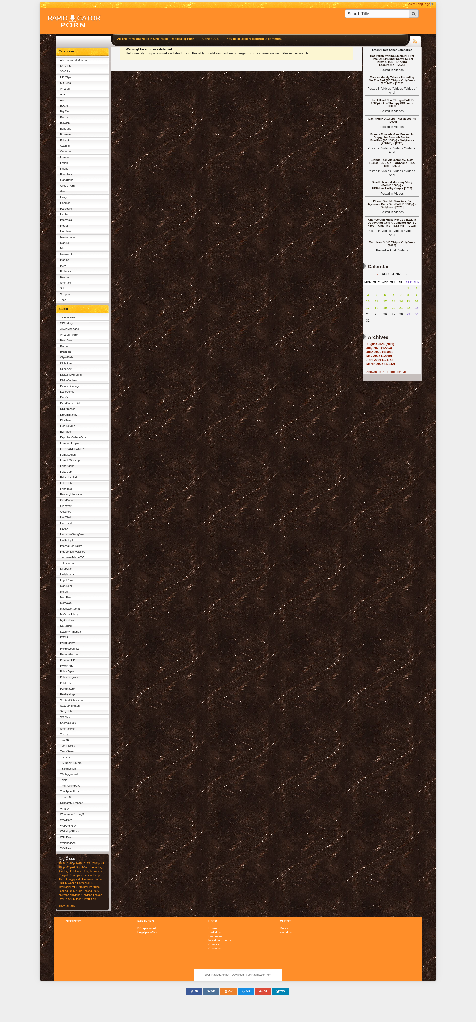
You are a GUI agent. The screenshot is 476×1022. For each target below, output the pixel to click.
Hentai (64, 214)
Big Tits (64, 111)
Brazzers (66, 351)
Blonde (64, 117)
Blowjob (65, 122)
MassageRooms (70, 608)
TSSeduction (68, 768)
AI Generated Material (73, 60)
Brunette (65, 134)
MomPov (65, 597)
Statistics (214, 932)
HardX (64, 528)
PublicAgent (67, 671)
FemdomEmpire (70, 443)
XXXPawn (66, 848)
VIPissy (65, 808)
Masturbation (68, 237)
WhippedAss (68, 842)
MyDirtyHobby (69, 614)
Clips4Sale (66, 357)
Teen (63, 299)
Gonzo (72, 882)
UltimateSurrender (71, 802)
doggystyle (74, 879)
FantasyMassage (71, 494)
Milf (62, 248)
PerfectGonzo (69, 654)
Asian (63, 100)
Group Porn (67, 185)
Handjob (65, 202)
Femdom (65, 157)
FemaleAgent (68, 454)
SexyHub (66, 711)
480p (62, 867)
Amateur (65, 88)
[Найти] (414, 14)
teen (79, 898)
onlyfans (64, 894)
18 (376, 308)
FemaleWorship (70, 460)
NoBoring (66, 625)
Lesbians (65, 231)
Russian (65, 277)
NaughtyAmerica (70, 631)
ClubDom (66, 363)
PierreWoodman (70, 648)
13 (393, 301)
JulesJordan (68, 563)
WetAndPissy (68, 825)
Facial (98, 879)
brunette (98, 871)
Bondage (65, 128)
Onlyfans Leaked (91, 894)
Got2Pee (65, 511)
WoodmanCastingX (72, 814)
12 (385, 301)
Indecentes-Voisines (72, 551)
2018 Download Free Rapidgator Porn (74, 21)
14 (401, 301)
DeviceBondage (70, 386)
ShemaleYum (68, 728)
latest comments (219, 940)
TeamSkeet (67, 751)
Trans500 (66, 797)
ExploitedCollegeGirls (73, 437)
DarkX (64, 397)
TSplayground (69, 774)
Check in (214, 944)
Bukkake (65, 140)
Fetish (64, 162)
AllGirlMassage (69, 328)
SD (73, 898)
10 (368, 301)
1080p (62, 863)
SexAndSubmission (72, 700)
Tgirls (63, 779)
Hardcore (66, 208)
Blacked (65, 346)
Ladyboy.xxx (68, 574)
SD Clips (65, 82)
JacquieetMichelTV (72, 557)
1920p (88, 863)
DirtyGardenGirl (70, 403)
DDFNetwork (68, 408)
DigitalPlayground (71, 374)
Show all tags (67, 905)
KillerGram (66, 568)
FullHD (63, 882)
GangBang (66, 179)
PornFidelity (67, 642)
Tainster (65, 757)
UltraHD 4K (89, 898)
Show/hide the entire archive (386, 372)
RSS (415, 40)
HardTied (66, 523)
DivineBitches (68, 380)
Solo (63, 288)
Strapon (65, 294)
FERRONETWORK (72, 448)
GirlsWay (66, 505)
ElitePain (65, 420)
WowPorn (66, 819)
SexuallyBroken (70, 705)
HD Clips (65, 77)
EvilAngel (65, 431)
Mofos (64, 591)
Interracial (66, 219)
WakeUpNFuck (69, 831)
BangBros (66, 340)
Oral (61, 898)
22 (408, 308)
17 (368, 308)
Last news (215, 936)
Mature (64, 242)
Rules (284, 928)
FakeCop (66, 471)
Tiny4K (64, 740)
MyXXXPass (68, 620)
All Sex (76, 867)
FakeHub (66, 483)
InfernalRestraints (71, 545)
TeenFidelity (67, 745)
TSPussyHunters (71, 762)
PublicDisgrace (69, 677)
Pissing (64, 259)
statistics (286, 932)
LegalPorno (67, 580)
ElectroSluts (67, 425)
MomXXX (66, 602)
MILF (75, 886)
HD (91, 882)
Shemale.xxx (68, 722)
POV (63, 265)
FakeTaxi (66, 488)
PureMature (67, 688)
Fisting (64, 168)
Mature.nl (66, 585)
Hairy (63, 197)
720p (69, 867)
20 (393, 308)
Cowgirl (63, 875)
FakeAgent (67, 465)
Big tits (68, 871)
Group (64, 191)
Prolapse (65, 271)
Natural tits (67, 254)
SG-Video (66, 717)
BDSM (64, 105)
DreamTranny (69, 414)
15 (408, 301)
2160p (96, 863)
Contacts (214, 948)
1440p (79, 863)
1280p (71, 863)
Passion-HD (67, 660)
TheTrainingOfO (70, 785)
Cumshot (65, 151)
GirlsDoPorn (68, 500)
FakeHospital (68, 477)
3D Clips (65, 71)
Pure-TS (65, 682)
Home (212, 928)
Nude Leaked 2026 (87, 890)
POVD (64, 637)
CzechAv (66, 368)
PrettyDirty (67, 665)
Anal (63, 94)
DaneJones (67, 391)
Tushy (64, 734)
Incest (64, 225)
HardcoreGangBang (72, 534)
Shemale (65, 282)
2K (102, 863)
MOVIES (65, 65)
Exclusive (88, 879)
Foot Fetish (67, 174)
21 (401, 308)
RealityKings (68, 694)
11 (376, 301)
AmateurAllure (69, 334)
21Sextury (66, 323)
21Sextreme (67, 317)
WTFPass (66, 837)
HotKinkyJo (67, 540)
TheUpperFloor (69, 791)
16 (416, 301)
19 (385, 308)
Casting (65, 145)
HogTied (65, 517)
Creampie (75, 875)
